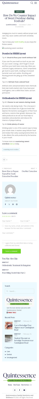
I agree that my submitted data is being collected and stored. (18, 244)
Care (8, 351)
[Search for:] (19, 291)
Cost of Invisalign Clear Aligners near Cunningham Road (24, 327)
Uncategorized (12, 357)
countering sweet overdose (11, 149)
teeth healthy (19, 42)
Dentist (19, 12)
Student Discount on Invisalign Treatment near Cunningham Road (23, 340)
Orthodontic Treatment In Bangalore (16, 265)
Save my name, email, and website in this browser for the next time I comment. (19, 227)
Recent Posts (10, 317)
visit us (12, 144)
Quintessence (10, 197)
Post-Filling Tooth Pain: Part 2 (13, 273)
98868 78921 (12, 312)
